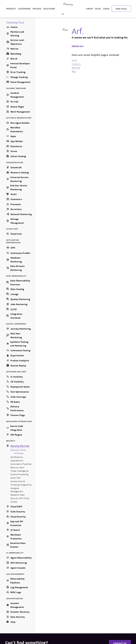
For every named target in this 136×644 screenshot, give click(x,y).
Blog (98, 8)
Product (11, 8)
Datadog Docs (15, 22)
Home (74, 60)
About (89, 8)
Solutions (49, 8)
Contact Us (76, 63)
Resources (76, 67)
